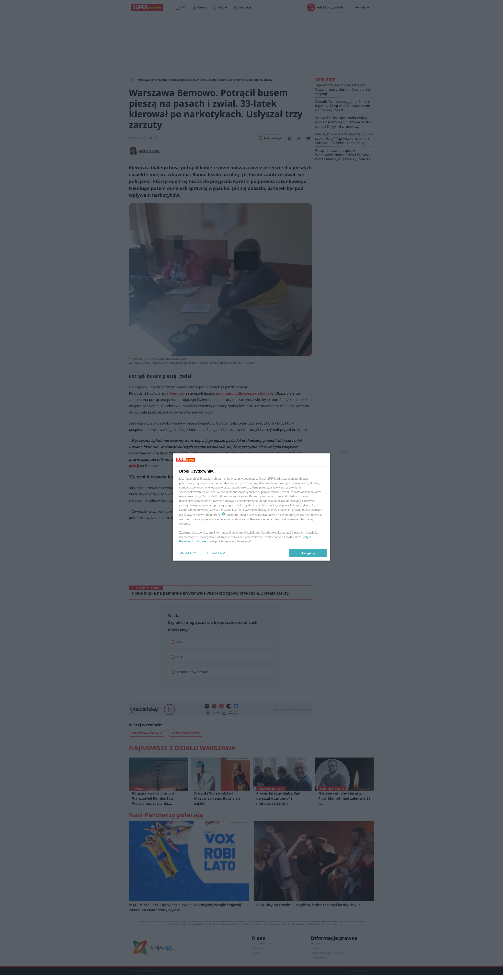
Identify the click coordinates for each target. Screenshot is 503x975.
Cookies (202, 541)
